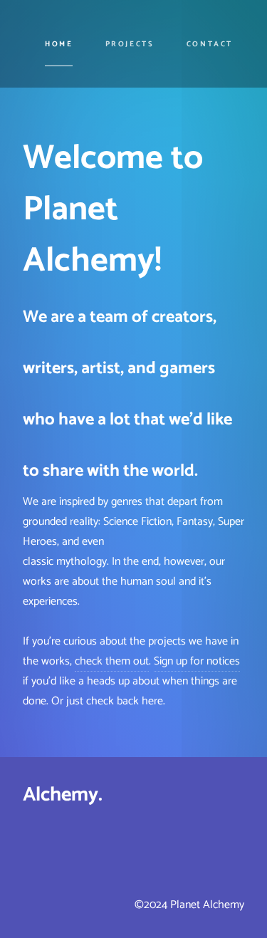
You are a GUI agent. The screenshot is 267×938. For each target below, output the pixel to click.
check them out (112, 661)
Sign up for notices (197, 661)
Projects (130, 44)
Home (59, 44)
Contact (210, 44)
